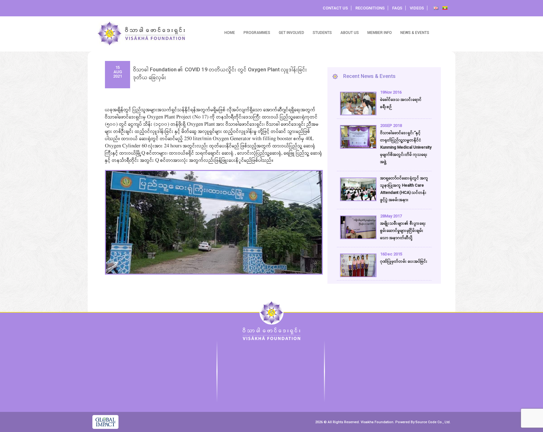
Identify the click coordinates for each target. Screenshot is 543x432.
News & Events (414, 32)
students (322, 32)
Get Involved (291, 32)
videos (417, 8)
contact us (335, 8)
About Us (349, 32)
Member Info (379, 32)
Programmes (257, 32)
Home (229, 32)
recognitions (370, 8)
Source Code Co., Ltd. (433, 422)
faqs (397, 8)
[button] (113, 214)
